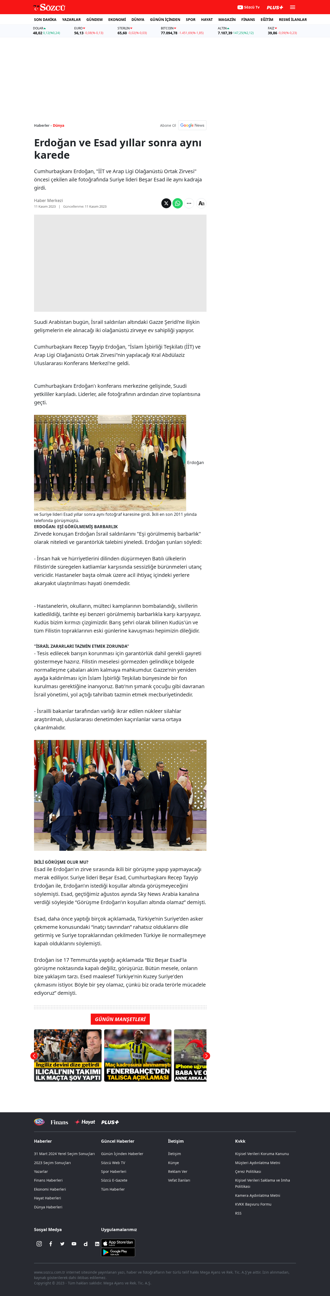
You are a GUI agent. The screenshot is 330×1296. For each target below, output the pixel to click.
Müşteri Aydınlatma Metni (257, 1162)
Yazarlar (41, 1171)
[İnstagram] (39, 1244)
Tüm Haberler (113, 1189)
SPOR (190, 19)
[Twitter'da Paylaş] (166, 203)
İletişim (174, 1153)
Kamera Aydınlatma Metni (257, 1195)
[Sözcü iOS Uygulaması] (118, 1242)
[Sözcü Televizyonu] (39, 1121)
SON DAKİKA (45, 19)
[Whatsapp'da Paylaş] (177, 203)
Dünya (58, 125)
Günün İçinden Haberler (122, 1153)
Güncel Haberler (117, 1141)
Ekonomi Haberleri (50, 1189)
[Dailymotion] (85, 1244)
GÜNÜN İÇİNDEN (165, 19)
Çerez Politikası (248, 1171)
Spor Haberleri (113, 1171)
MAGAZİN (227, 19)
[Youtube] (74, 1244)
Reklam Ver (177, 1171)
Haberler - (43, 125)
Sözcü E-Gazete (114, 1180)
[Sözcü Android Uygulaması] (118, 1252)
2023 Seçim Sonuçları (52, 1162)
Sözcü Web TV (113, 1162)
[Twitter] (62, 1244)
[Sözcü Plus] (110, 1122)
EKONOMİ (117, 19)
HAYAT (207, 19)
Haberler (43, 1141)
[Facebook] (51, 1244)
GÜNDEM (94, 19)
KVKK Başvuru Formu (253, 1204)
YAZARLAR (71, 19)
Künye (173, 1162)
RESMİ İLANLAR (293, 19)
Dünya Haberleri (48, 1207)
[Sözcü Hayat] (84, 1122)
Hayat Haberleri (47, 1198)
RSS (238, 1213)
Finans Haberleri (48, 1180)
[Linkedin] (97, 1244)
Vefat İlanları (179, 1180)
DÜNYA (137, 19)
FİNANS (248, 19)
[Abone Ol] (192, 125)
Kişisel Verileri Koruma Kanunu (262, 1153)
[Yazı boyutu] (201, 203)
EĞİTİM (267, 19)
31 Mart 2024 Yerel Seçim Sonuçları (64, 1153)
